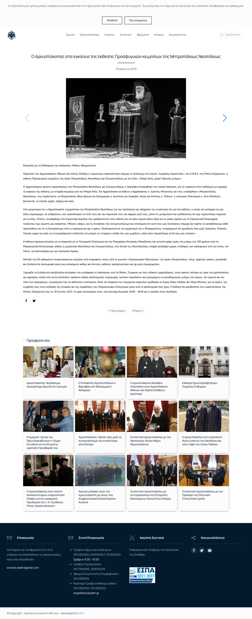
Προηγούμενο (117, 310)
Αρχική (70, 35)
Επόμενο (137, 310)
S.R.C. (81, 613)
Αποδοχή (112, 20)
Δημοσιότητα (177, 35)
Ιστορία (159, 35)
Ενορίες (110, 35)
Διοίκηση (126, 35)
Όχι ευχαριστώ (138, 20)
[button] (225, 118)
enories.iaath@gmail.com (23, 567)
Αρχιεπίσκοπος (89, 35)
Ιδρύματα (143, 35)
